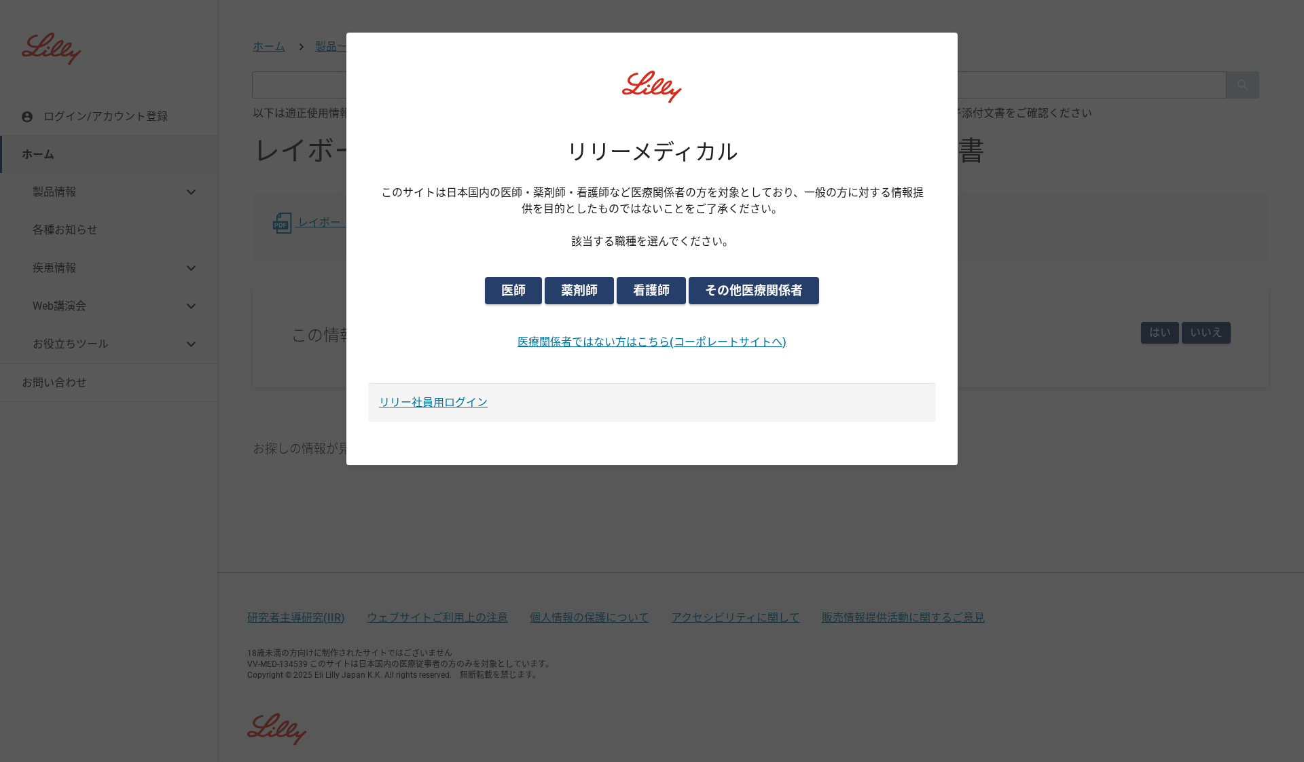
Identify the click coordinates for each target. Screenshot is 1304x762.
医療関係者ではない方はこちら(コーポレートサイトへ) (652, 341)
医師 (513, 290)
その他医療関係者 (754, 290)
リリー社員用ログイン (433, 402)
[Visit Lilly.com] (652, 95)
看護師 (651, 290)
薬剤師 (579, 290)
